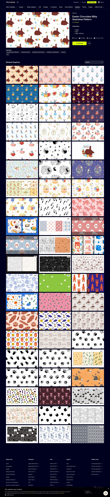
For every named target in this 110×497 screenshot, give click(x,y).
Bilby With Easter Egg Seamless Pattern (50, 119)
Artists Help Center (71, 466)
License (68, 482)
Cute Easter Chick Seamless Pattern (16, 214)
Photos (84, 7)
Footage (45, 7)
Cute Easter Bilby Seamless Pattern (49, 81)
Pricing (7, 477)
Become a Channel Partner (12, 485)
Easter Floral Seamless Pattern (14, 176)
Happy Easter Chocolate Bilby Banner (82, 157)
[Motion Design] (57, 480)
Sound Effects (69, 7)
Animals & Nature (25, 52)
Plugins (90, 7)
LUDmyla (76, 22)
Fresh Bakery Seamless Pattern (15, 327)
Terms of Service (70, 474)
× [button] (108, 488)
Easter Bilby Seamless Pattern (47, 100)
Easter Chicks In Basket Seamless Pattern (50, 195)
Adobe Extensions (10, 471)
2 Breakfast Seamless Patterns (14, 233)
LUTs (39, 7)
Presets (21, 7)
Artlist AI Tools (99, 7)
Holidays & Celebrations (53, 52)
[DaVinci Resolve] (58, 471)
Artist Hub (68, 469)
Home (7, 463)
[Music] (53, 485)
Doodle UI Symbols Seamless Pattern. (49, 270)
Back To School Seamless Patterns (81, 252)
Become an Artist (70, 471)
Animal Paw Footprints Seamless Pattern (17, 384)
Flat (8, 54)
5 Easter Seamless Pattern (13, 195)
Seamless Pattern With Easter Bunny (49, 176)
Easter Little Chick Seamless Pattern (82, 195)
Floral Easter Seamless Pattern (47, 138)
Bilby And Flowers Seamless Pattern (16, 138)
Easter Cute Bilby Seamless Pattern (16, 119)
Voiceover (54, 7)
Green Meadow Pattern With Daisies (49, 289)
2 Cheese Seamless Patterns (14, 308)
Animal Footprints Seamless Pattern (82, 346)
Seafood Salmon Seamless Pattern (15, 346)
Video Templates (10, 7)
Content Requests (10, 474)
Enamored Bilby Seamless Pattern (81, 138)
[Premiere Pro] (57, 469)
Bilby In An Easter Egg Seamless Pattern (17, 100)
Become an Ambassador (12, 482)
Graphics (77, 7)
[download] (36, 82)
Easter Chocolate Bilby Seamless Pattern (17, 81)
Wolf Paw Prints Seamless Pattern (48, 365)
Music (60, 7)
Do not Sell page (61, 493)
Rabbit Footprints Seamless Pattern (49, 214)
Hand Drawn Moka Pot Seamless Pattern (83, 327)
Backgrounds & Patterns (13, 52)
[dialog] (55, 492)
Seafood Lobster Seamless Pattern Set (82, 289)
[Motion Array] (57, 463)
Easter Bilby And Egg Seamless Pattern (82, 119)
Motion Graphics (31, 7)
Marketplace (9, 466)
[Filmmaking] (56, 477)
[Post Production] (58, 482)
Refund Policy (69, 477)
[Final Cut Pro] (57, 474)
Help (67, 463)
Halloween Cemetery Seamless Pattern (82, 384)
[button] (38, 495)
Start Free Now (92, 2)
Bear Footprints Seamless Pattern (15, 365)
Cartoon (63, 52)
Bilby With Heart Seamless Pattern (48, 157)
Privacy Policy (69, 479)
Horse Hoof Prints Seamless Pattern (49, 422)
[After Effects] (57, 466)
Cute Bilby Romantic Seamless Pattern (16, 157)
